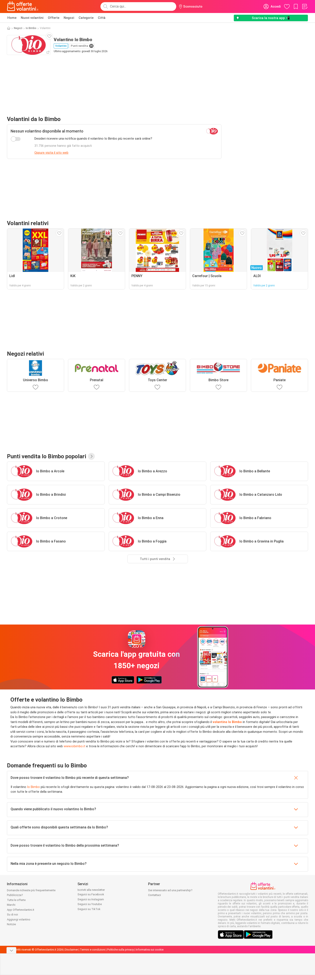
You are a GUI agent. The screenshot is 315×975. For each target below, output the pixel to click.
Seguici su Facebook (91, 894)
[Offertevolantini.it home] (23, 6)
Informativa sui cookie (149, 949)
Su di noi (12, 914)
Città (101, 18)
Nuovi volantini (32, 18)
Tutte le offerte (16, 900)
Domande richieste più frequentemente (31, 890)
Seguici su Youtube (90, 904)
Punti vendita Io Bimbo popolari (46, 456)
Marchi (11, 904)
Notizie (11, 924)
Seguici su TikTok (89, 909)
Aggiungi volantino (18, 919)
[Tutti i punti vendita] (91, 456)
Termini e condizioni (92, 949)
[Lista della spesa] (304, 6)
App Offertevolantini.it (20, 909)
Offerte (53, 18)
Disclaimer (71, 949)
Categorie (86, 18)
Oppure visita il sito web (51, 153)
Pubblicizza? (15, 895)
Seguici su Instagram (91, 899)
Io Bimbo (31, 28)
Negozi (69, 18)
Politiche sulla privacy (120, 949)
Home (11, 18)
